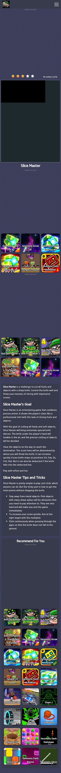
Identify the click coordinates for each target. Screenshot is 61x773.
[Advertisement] (30, 41)
